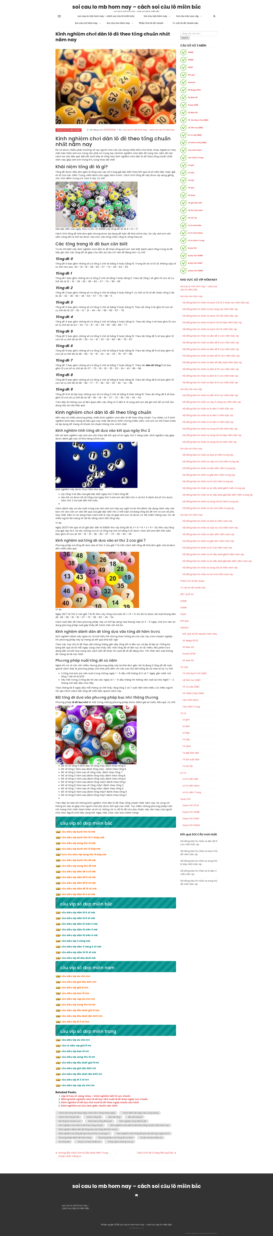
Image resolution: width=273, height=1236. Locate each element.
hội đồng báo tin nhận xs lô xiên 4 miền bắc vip (200, 422)
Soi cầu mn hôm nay (118, 23)
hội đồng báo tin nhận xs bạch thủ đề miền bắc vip (200, 315)
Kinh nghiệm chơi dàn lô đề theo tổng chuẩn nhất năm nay (139, 1125)
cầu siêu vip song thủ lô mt (78, 1057)
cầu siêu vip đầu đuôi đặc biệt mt (82, 1074)
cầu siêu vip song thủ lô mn (78, 1004)
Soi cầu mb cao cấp (187, 16)
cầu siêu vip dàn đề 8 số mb (79, 883)
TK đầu (191, 188)
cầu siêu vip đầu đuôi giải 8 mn (80, 1010)
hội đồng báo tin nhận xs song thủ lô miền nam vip (200, 567)
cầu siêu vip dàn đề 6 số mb (79, 877)
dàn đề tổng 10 (135, 1117)
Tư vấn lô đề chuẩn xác (185, 23)
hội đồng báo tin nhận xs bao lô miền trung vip (200, 454)
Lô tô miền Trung (196, 240)
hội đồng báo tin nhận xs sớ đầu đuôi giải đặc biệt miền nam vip (200, 561)
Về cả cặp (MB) (195, 135)
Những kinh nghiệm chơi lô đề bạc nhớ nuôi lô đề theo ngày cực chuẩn (104, 1099)
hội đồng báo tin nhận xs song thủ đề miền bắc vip (200, 428)
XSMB (190, 52)
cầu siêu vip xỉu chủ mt (76, 1040)
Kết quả (191, 75)
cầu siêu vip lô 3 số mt (75, 1079)
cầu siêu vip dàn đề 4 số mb (79, 871)
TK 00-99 (192, 218)
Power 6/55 (193, 105)
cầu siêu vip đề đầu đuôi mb (79, 958)
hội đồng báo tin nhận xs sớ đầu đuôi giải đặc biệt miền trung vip (200, 494)
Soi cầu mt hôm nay (86, 23)
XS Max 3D (193, 112)
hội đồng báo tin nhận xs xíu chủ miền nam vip (200, 574)
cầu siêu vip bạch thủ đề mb (79, 860)
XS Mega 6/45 (194, 90)
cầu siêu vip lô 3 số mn (75, 1021)
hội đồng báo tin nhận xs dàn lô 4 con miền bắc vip (200, 375)
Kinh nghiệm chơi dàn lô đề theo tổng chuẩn (81, 1125)
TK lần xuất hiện (195, 210)
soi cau (141, 1228)
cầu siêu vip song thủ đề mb (79, 866)
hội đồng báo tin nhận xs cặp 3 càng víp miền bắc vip (200, 402)
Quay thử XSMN (195, 270)
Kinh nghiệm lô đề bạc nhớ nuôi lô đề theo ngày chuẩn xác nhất (100, 1102)
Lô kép (191, 180)
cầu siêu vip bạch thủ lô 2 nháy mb (83, 837)
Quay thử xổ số (190, 805)
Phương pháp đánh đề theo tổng (75, 1137)
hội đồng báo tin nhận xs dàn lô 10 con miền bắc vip (200, 369)
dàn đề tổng (114, 1117)
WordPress (213, 1233)
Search (184, 37)
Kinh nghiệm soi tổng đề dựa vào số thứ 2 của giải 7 (84, 1133)
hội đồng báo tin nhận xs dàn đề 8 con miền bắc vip (200, 349)
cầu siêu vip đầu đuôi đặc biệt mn (82, 1016)
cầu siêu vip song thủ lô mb (78, 843)
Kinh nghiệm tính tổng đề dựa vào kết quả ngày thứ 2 (143, 1133)
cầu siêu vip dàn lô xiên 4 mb (80, 935)
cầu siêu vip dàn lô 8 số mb (78, 918)
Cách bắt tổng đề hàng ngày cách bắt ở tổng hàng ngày (87, 1112)
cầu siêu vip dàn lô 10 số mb (79, 952)
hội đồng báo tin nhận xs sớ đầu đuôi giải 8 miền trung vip (200, 488)
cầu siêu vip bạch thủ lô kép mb (81, 848)
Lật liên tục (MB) (195, 127)
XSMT (190, 67)
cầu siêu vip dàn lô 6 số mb (78, 912)
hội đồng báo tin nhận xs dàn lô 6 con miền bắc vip (200, 382)
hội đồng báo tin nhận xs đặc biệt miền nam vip (200, 534)
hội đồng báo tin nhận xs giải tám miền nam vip (200, 541)
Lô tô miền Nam (195, 233)
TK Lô (183, 713)
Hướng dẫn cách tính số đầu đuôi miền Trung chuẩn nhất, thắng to (83, 1154)
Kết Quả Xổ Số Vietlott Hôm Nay (199, 633)
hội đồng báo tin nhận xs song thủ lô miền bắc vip (200, 442)
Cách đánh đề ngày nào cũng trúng (140, 1112)
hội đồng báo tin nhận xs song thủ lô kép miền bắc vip (200, 435)
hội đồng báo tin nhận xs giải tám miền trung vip (200, 475)
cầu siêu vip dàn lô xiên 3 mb (79, 929)
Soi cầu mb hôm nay (155, 16)
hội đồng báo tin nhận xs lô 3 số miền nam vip (200, 547)
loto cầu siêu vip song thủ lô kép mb (84, 854)
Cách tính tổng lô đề (69, 1117)
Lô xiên (191, 172)
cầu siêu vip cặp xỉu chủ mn (78, 999)
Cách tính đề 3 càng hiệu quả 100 (155, 1152)
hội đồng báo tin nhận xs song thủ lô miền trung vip (200, 501)
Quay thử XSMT (195, 263)
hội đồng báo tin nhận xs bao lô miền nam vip (200, 521)
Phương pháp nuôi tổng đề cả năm (116, 1137)
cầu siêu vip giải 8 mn (75, 987)
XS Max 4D (193, 97)
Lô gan (191, 165)
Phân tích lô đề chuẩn (151, 23)
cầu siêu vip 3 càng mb (76, 941)
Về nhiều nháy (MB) (197, 142)
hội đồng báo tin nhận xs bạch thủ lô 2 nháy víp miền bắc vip (200, 302)
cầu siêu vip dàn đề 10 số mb (79, 888)
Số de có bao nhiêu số (151, 1137)
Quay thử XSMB (195, 255)
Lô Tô (183, 773)
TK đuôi (191, 195)
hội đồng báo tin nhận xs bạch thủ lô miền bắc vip (200, 329)
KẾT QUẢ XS (187, 594)
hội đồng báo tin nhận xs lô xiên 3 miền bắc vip (200, 415)
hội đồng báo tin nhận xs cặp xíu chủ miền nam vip (200, 527)
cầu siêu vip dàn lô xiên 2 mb (79, 924)
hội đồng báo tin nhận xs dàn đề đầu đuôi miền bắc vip (200, 362)
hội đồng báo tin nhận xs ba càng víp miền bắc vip (200, 309)
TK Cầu (184, 667)
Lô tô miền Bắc (195, 225)
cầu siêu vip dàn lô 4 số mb (78, 894)
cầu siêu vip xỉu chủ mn (76, 976)
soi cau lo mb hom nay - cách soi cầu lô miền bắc (149, 129)
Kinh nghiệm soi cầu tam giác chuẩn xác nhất (89, 1105)
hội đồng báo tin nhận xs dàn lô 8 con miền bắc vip (200, 395)
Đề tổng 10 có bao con (70, 1121)
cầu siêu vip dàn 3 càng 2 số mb (81, 946)
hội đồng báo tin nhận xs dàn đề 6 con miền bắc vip (200, 342)
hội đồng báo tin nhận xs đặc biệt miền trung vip (200, 468)
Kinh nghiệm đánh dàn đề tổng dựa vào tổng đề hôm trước (88, 1129)
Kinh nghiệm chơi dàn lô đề (132, 1121)
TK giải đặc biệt (195, 203)
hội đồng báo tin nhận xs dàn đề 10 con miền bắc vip (200, 355)
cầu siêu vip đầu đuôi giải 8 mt (80, 1062)
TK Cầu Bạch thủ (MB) (198, 120)
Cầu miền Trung (195, 157)
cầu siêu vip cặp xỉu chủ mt (78, 1085)
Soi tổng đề (64, 1141)
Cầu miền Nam (195, 150)
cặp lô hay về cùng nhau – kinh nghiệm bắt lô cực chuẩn (95, 1096)
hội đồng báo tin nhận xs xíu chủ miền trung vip (200, 508)
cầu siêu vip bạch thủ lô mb (78, 831)
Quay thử (192, 248)
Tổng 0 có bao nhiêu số (88, 1141)
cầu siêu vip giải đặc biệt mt (79, 1068)
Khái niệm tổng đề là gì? (100, 1121)
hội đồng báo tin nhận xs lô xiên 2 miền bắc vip (200, 408)
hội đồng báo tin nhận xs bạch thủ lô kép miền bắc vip (200, 322)
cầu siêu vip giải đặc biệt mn (79, 982)
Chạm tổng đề (94, 1117)
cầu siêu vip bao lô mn (75, 993)
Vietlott (191, 82)
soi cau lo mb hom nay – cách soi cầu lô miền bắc (136, 7)
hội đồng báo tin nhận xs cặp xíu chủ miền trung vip (200, 461)
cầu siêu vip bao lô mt (75, 1051)
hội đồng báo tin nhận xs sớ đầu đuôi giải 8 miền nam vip (200, 554)
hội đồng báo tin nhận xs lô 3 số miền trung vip (200, 481)
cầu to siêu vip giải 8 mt (76, 1045)
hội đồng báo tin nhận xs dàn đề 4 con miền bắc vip (200, 336)
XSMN (190, 60)
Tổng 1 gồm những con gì (120, 1141)
